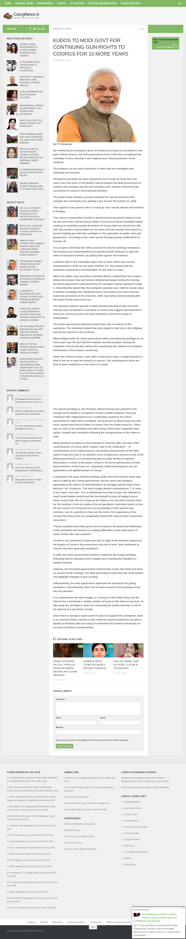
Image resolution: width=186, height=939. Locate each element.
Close (184, 908)
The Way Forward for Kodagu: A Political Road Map (146, 787)
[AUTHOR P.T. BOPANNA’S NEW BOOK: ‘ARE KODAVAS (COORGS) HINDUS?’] (12, 80)
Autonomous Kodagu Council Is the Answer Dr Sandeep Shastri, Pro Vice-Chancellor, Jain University (145, 779)
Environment (45, 3)
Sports (61, 3)
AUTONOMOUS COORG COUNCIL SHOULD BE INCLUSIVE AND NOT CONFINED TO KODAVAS (155, 917)
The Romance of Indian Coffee (80, 836)
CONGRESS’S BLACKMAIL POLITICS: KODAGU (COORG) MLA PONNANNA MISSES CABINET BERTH (31, 297)
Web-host (57, 922)
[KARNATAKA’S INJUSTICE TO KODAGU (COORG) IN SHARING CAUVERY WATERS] (12, 279)
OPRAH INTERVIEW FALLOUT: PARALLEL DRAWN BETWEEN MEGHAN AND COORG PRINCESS (65, 668)
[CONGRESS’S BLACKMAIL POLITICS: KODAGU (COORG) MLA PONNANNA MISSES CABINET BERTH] (12, 294)
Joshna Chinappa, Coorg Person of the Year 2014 (31, 841)
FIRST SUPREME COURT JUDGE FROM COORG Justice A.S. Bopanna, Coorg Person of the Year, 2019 (32, 798)
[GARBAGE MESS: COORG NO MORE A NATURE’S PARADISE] (98, 650)
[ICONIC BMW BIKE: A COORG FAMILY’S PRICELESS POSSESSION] (12, 65)
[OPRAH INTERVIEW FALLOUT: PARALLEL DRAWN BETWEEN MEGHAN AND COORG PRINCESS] (68, 650)
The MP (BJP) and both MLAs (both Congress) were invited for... (28, 441)
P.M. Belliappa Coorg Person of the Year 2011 (29, 860)
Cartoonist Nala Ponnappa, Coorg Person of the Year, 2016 (32, 827)
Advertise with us (76, 922)
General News (24, 3)
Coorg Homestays (132, 839)
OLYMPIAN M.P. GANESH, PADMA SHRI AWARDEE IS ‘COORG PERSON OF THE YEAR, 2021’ (32, 779)
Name (59, 718)
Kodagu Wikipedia (132, 802)
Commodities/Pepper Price (136, 852)
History (31, 922)
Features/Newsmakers (102, 3)
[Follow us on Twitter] (34, 28)
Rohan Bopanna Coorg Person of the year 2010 (30, 866)
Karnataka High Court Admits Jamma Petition (86, 809)
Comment (61, 699)
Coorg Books (129, 864)
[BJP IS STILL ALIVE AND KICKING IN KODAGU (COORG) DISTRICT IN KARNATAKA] (12, 229)
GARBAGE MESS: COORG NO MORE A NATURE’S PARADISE (94, 665)
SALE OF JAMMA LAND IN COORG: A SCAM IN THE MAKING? (126, 665)
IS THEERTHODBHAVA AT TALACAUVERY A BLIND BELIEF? (32, 172)
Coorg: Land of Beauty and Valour (81, 849)
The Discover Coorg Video (135, 827)
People (44, 922)
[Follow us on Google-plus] (39, 28)
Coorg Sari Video (131, 833)
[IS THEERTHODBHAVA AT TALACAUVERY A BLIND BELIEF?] (12, 173)
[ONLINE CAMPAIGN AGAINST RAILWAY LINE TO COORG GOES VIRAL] (12, 187)
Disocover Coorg (74, 843)
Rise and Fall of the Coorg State (80, 824)
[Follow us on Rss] (43, 28)
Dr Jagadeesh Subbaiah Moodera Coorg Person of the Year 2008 (32, 884)
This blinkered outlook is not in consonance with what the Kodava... (28, 456)
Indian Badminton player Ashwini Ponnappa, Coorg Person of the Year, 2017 (30, 818)
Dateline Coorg (73, 830)
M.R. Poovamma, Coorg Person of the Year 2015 (31, 835)
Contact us (95, 922)
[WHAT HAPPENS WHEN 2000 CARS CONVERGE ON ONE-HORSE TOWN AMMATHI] (12, 137)
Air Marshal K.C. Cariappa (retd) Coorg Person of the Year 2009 (31, 874)
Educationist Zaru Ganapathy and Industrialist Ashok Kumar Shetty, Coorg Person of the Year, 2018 (31, 808)
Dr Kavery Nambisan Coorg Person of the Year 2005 (32, 907)
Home (8, 3)
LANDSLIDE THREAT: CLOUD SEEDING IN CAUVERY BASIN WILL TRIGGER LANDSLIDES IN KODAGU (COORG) (32, 314)
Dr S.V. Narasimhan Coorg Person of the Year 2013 (32, 847)
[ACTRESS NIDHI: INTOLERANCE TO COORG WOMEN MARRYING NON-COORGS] (12, 48)
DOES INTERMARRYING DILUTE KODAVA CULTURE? (31, 95)
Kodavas (128, 858)
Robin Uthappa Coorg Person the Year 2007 (28, 892)
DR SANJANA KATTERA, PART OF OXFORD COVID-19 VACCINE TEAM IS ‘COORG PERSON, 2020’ (32, 789)
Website (59, 727)
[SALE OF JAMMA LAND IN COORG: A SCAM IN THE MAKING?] (129, 650)
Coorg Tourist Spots (132, 808)
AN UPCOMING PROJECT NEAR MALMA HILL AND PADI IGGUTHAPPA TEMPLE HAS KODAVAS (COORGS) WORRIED (32, 332)
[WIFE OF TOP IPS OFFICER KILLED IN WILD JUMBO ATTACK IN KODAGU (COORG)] (12, 347)
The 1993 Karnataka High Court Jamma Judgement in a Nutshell (89, 789)
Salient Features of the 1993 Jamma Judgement (87, 803)
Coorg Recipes (130, 814)
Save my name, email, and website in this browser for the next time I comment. (92, 740)
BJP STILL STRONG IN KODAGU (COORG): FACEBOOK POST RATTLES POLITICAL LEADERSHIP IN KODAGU (32, 214)
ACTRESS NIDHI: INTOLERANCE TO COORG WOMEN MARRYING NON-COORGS (29, 50)
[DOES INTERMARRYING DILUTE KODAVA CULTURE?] (12, 95)
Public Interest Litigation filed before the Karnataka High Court (89, 779)
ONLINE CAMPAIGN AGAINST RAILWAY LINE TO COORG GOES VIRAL (32, 186)
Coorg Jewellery (131, 820)
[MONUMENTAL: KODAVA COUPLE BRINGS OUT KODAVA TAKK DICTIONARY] (12, 109)
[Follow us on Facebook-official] (30, 28)
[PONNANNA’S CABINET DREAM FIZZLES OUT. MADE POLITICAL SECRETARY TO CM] (12, 264)
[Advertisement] (133, 16)
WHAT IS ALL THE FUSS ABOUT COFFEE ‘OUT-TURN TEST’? (31, 123)
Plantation (77, 3)
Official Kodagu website (118, 922)
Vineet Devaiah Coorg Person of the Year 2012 (30, 854)
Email (103, 718)
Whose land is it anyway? (77, 797)
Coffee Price (129, 846)
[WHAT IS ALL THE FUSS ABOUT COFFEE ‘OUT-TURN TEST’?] (12, 124)
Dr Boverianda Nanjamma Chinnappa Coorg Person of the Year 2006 (32, 900)
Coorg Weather (130, 3)
